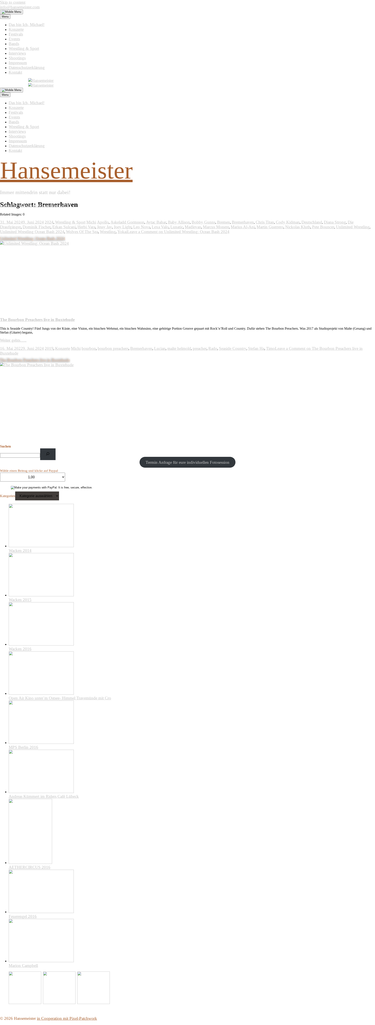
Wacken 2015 (20, 599)
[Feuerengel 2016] (41, 911)
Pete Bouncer (323, 227)
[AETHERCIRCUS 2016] (30, 862)
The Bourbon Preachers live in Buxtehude (37, 319)
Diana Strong (335, 222)
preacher (200, 348)
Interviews (17, 53)
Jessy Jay (104, 227)
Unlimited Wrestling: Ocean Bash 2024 (34, 205)
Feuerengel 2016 (23, 916)
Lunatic (176, 227)
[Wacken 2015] (41, 595)
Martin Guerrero (270, 227)
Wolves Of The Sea (82, 231)
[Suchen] (48, 454)
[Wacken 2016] (41, 644)
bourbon (89, 348)
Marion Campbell (23, 965)
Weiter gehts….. (13, 340)
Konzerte (16, 29)
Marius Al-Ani (243, 227)
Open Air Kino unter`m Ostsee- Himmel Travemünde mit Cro (60, 698)
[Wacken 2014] (41, 545)
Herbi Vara (86, 227)
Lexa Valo (160, 227)
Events (14, 39)
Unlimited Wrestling (353, 227)
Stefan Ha (256, 348)
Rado (212, 348)
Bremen (223, 222)
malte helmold (179, 348)
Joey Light (123, 227)
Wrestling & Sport (24, 48)
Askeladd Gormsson (127, 222)
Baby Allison (179, 222)
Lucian (160, 348)
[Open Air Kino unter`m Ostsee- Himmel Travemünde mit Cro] (41, 693)
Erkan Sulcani (64, 227)
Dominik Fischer (37, 227)
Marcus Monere (216, 227)
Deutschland (311, 222)
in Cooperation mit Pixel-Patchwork (67, 1018)
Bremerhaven (243, 222)
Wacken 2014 (20, 550)
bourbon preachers (113, 348)
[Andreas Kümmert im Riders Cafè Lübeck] (41, 791)
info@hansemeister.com (20, 7)
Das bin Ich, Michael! (26, 24)
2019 (49, 348)
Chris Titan (265, 222)
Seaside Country (232, 348)
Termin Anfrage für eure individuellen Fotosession (187, 462)
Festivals (16, 34)
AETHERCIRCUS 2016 (29, 867)
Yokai (122, 231)
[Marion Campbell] (41, 961)
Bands (14, 43)
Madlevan (193, 227)
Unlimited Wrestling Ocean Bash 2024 (32, 231)
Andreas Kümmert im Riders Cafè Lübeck (44, 796)
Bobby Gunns (203, 222)
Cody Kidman (288, 222)
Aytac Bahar (156, 222)
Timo (270, 348)
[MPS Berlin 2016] (41, 742)
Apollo (103, 222)
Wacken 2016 (20, 649)
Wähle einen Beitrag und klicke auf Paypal (29, 470)
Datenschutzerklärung (27, 67)
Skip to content (12, 2)
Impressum (18, 62)
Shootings (17, 58)
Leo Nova (141, 227)
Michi (91, 222)
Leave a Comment (178, 231)
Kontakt (15, 72)
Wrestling (108, 231)
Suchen (5, 446)
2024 (49, 222)
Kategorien (7, 496)
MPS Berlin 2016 (23, 747)
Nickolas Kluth (297, 227)
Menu (5, 16)
